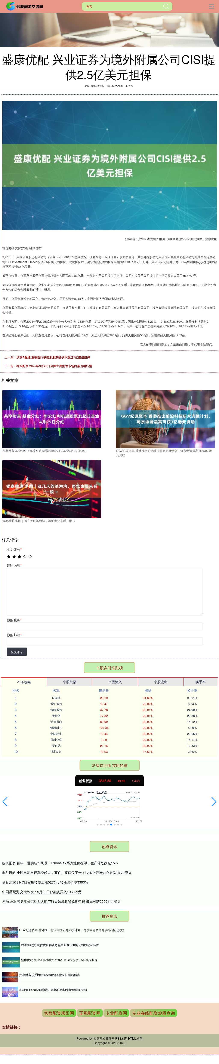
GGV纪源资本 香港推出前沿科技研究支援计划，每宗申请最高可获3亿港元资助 (71, 930)
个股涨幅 (24, 682)
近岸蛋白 (56, 722)
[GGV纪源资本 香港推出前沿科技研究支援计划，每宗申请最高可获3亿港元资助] (165, 418)
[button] (5, 801)
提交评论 (17, 652)
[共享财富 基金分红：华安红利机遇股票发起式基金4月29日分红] (51, 418)
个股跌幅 (69, 681)
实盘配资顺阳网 (59, 1013)
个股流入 (115, 681)
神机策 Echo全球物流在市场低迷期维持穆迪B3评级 (53, 990)
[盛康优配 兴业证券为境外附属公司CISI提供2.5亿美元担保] (11, 962)
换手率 (200, 681)
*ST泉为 (56, 751)
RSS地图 (121, 1038)
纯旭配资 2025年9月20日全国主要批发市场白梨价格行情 (54, 366)
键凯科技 (56, 727)
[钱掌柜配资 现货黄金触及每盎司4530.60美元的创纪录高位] (11, 947)
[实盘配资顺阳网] (25, 6)
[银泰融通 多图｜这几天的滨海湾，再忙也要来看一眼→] (51, 488)
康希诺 (56, 716)
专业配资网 (116, 1013)
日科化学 (56, 739)
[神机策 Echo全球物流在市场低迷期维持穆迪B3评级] (10, 992)
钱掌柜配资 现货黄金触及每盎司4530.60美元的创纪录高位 (60, 945)
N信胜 (56, 698)
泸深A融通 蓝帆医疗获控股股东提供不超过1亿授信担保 (53, 357)
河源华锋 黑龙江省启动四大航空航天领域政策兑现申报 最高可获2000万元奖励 (61, 901)
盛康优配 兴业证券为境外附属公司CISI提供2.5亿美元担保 (59, 960)
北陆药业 (56, 733)
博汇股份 (56, 704)
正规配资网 (90, 1013)
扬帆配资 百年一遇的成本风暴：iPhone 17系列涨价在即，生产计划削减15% (60, 862)
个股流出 (160, 681)
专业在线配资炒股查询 (153, 1013)
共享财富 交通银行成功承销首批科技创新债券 (49, 975)
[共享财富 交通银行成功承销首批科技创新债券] (10, 977)
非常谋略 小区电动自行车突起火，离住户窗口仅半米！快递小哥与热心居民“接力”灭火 (67, 872)
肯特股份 (56, 710)
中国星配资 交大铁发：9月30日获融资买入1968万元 (41, 891)
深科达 (56, 745)
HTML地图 (135, 1038)
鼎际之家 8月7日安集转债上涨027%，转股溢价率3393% (45, 882)
